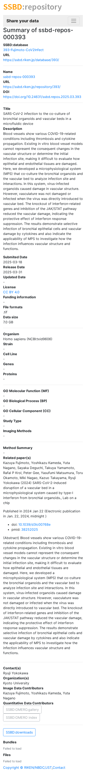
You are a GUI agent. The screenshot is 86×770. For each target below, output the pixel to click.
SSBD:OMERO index (21, 717)
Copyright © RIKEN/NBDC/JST (27, 767)
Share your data (22, 20)
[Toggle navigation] (74, 21)
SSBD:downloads (19, 732)
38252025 (29, 529)
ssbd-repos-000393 (19, 77)
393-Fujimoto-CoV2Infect (23, 50)
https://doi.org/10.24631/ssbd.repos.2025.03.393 (42, 97)
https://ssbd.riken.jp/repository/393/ (32, 87)
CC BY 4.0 (11, 292)
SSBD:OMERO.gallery (22, 709)
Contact (59, 767)
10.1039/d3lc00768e (34, 524)
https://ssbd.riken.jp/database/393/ (31, 60)
